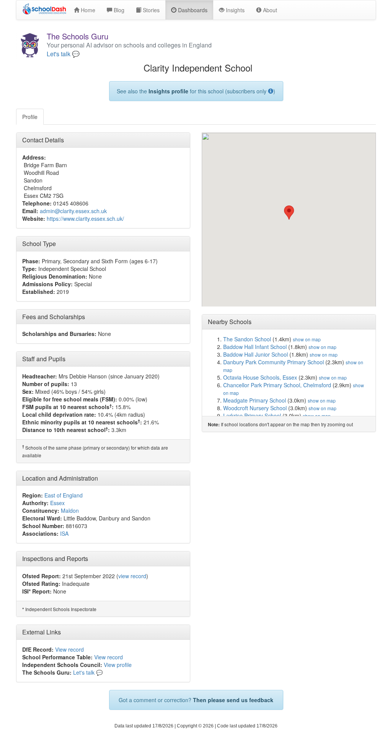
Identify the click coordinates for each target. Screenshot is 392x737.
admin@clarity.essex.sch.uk (73, 211)
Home (87, 10)
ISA (64, 533)
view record (132, 576)
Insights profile (168, 91)
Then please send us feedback (233, 700)
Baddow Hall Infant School (255, 347)
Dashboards (191, 10)
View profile (118, 665)
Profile (30, 117)
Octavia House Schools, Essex (260, 377)
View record (69, 649)
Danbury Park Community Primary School (273, 362)
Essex (57, 503)
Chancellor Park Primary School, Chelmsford (277, 385)
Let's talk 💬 (63, 54)
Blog (118, 10)
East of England (63, 495)
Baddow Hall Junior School (255, 354)
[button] (289, 212)
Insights (234, 10)
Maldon (70, 510)
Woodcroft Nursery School (255, 408)
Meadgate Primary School (254, 400)
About (269, 10)
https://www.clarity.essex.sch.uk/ (85, 218)
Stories (150, 10)
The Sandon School (247, 339)
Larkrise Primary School (252, 415)
